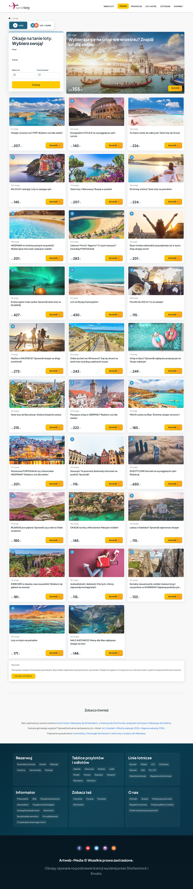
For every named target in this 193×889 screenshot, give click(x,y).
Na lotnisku (49, 810)
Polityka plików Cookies (162, 804)
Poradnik (101, 798)
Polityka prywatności (162, 798)
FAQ (34, 798)
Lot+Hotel (151, 6)
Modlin (76, 774)
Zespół (144, 798)
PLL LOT (152, 770)
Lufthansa (163, 764)
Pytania (89, 798)
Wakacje (54, 764)
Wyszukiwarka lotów (50, 798)
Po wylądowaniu (50, 816)
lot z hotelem (108, 728)
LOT (153, 764)
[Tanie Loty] (19, 6)
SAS (143, 770)
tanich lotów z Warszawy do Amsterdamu (77, 723)
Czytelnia (165, 6)
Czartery (21, 770)
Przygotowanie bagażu (43, 804)
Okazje (123, 6)
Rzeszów (99, 774)
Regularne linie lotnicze (160, 776)
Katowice (89, 769)
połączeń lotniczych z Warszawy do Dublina (149, 723)
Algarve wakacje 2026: (153, 728)
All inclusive (78, 804)
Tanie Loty (109, 6)
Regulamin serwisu (138, 804)
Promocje (136, 6)
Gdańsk (77, 769)
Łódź (111, 769)
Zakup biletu (23, 804)
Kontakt (178, 6)
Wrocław (91, 780)
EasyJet (133, 770)
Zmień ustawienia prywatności (144, 810)
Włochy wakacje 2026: (128, 728)
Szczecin (111, 774)
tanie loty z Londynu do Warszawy (128, 733)
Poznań (87, 774)
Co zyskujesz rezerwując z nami (31, 822)
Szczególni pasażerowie (28, 810)
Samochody (35, 770)
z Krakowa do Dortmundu (112, 723)
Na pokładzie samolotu (27, 816)
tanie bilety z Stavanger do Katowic (91, 733)
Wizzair (144, 764)
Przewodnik (22, 798)
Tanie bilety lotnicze (26, 764)
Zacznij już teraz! (23, 676)
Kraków (101, 769)
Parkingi (48, 770)
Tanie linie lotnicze (138, 776)
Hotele (42, 764)
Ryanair (133, 764)
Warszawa (78, 780)
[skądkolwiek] (19, 54)
